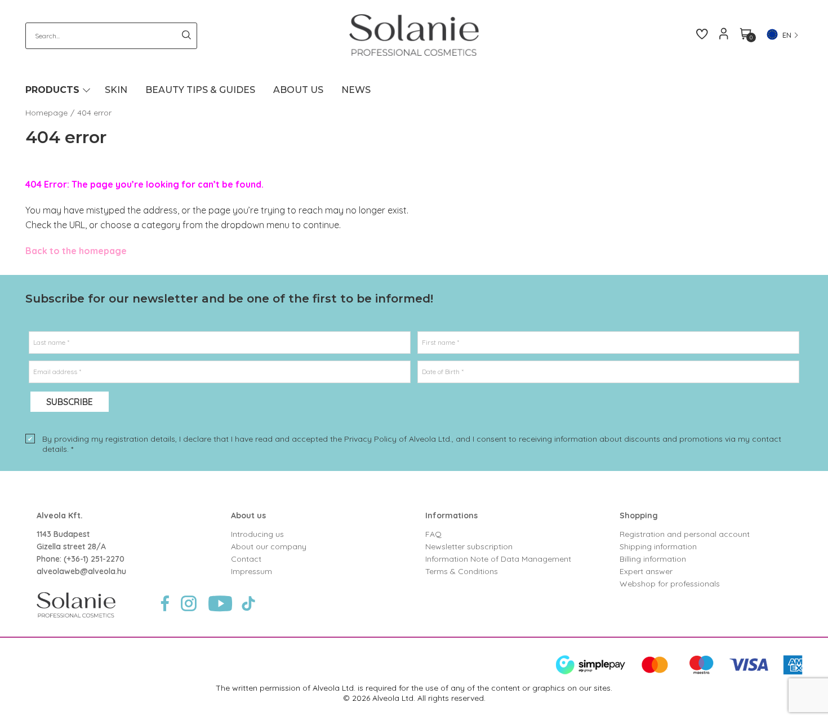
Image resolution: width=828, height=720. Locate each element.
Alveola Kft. (60, 515)
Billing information (653, 559)
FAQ (433, 534)
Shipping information (658, 546)
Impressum (251, 571)
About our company (268, 546)
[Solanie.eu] (414, 35)
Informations (451, 515)
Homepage (46, 113)
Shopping (639, 515)
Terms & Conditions (461, 571)
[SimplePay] (679, 672)
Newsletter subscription (469, 546)
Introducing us (257, 534)
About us (248, 515)
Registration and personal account (685, 534)
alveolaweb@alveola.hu (81, 571)
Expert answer (646, 571)
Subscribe (69, 401)
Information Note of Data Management (498, 559)
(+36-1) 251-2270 (94, 559)
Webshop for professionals (670, 584)
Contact (246, 559)
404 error (94, 113)
